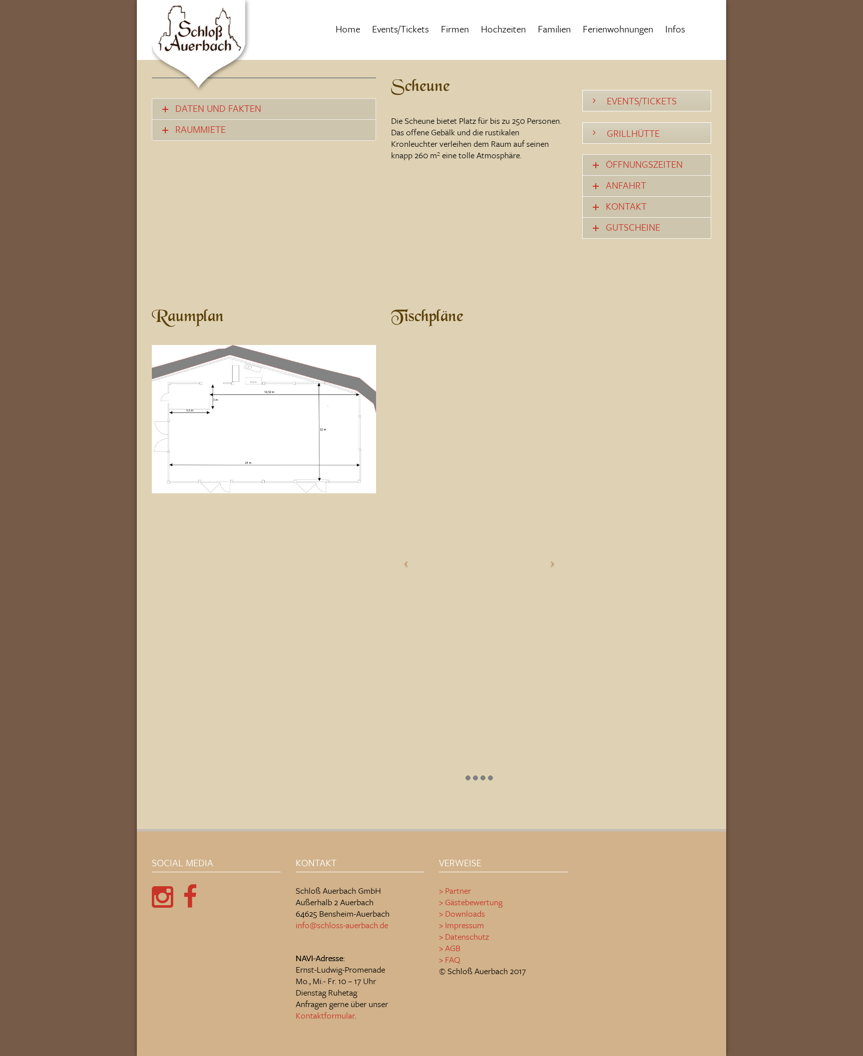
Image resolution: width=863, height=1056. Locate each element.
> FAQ (449, 959)
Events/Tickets (400, 29)
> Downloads (462, 913)
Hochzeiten (503, 29)
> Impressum (461, 925)
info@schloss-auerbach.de (342, 925)
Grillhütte (633, 133)
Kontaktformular (325, 1015)
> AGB (449, 948)
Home (348, 29)
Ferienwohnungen (618, 29)
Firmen (455, 29)
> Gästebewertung (470, 902)
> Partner (455, 890)
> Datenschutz (464, 936)
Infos (675, 29)
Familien (554, 29)
